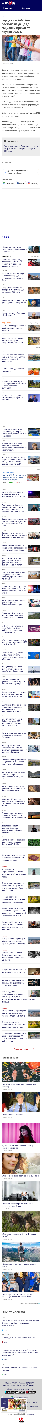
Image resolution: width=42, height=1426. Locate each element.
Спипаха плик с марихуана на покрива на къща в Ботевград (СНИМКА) (13, 842)
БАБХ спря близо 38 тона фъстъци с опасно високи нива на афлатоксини (13, 788)
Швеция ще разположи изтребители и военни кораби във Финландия (12, 669)
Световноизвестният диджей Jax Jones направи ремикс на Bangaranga (13, 681)
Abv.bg (7, 1382)
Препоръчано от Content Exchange (29, 1303)
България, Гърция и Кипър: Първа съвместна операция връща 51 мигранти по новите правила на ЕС (14, 460)
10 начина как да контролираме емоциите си (20, 1176)
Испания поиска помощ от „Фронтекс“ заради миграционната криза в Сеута (13, 277)
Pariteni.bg (6, 1385)
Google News (10, 183)
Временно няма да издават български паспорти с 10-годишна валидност (13, 857)
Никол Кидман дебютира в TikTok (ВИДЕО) (13, 314)
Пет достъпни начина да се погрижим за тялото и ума (14, 970)
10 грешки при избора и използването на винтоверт (19, 1085)
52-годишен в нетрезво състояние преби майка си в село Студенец (14, 249)
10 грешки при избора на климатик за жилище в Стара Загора (17, 1205)
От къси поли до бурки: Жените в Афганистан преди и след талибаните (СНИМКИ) (13, 956)
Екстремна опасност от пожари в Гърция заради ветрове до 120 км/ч (13, 290)
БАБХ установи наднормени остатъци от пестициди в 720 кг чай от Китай (14, 642)
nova (5, 1330)
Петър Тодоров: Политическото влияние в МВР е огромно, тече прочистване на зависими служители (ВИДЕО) (18, 997)
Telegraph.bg (32, 1385)
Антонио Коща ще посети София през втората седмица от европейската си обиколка (14, 656)
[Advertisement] (21, 210)
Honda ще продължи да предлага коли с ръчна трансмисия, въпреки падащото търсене (12, 263)
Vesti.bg (19, 1385)
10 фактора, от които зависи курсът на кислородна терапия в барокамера (17, 1295)
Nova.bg (25, 1385)
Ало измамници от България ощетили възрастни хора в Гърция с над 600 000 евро (21, 148)
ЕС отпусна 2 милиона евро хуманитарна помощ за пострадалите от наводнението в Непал (14, 708)
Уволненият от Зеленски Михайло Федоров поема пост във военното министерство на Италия (13, 508)
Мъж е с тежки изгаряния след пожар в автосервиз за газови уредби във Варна (14, 548)
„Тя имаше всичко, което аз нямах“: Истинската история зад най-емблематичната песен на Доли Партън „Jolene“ (20, 1352)
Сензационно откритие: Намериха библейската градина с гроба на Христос (14, 815)
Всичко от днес (21, 1049)
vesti (5, 1360)
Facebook (22, 183)
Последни (7, 8)
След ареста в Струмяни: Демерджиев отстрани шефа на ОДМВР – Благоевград (14, 535)
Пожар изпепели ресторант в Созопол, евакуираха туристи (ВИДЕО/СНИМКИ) (14, 941)
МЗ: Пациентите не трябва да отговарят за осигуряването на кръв (13, 602)
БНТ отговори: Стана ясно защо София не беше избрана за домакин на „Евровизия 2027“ (13, 629)
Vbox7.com (14, 1382)
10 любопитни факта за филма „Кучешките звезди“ (20, 1235)
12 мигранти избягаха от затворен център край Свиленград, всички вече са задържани (14, 432)
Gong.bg (21, 1382)
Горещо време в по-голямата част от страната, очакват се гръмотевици (13, 899)
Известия (35, 1407)
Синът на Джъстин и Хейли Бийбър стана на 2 (18, 1338)
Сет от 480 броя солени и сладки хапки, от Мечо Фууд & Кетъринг (14, 479)
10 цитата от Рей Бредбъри (13, 1114)
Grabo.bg (31, 1384)
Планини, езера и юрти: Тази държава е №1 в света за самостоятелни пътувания (14, 384)
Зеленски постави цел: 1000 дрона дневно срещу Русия (14, 301)
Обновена (4, 866)
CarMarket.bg (8, 1384)
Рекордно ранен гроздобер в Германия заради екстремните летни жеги (14, 340)
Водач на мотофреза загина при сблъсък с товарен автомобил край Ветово (14, 694)
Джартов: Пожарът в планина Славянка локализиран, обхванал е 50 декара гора (13, 829)
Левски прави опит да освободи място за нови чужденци (19, 1369)
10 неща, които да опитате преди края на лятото (19, 1265)
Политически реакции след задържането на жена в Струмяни (14, 735)
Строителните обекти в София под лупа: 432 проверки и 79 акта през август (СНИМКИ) (12, 722)
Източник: (5, 162)
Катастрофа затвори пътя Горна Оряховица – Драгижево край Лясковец (13, 494)
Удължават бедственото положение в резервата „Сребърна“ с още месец (12, 615)
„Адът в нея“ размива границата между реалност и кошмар (17, 1146)
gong (5, 1374)
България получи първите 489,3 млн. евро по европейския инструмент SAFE (13, 775)
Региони (26, 8)
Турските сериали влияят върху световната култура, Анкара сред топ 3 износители (13, 358)
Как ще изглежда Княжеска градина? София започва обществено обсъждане (14, 762)
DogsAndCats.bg (29, 1382)
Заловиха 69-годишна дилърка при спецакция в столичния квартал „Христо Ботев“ (14, 802)
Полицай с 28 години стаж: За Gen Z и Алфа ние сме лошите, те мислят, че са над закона (13, 926)
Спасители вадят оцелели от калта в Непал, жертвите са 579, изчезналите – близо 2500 (14, 522)
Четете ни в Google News (21, 1397)
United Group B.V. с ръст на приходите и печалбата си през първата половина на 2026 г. (14, 589)
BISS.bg (16, 1384)
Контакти (34, 1402)
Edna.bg (13, 1385)
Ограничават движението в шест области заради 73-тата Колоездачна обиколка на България (14, 887)
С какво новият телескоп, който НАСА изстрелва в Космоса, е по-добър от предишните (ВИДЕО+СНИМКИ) (20, 1323)
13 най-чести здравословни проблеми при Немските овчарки (14, 328)
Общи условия (30, 1414)
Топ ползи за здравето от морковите (13, 370)
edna (5, 1342)
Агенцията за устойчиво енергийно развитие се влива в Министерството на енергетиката (14, 446)
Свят (5, 237)
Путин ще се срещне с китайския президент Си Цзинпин (12, 397)
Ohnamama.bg (24, 1384)
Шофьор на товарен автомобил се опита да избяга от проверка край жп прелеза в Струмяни (14, 749)
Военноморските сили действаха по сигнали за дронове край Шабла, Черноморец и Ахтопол (13, 561)
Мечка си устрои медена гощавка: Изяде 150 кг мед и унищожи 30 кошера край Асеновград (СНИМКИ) (14, 912)
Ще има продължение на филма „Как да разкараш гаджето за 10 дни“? (13, 983)
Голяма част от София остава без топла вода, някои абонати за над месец (14, 873)
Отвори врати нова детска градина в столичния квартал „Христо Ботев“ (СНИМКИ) (13, 575)
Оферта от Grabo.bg (7, 472)
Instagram (34, 183)
